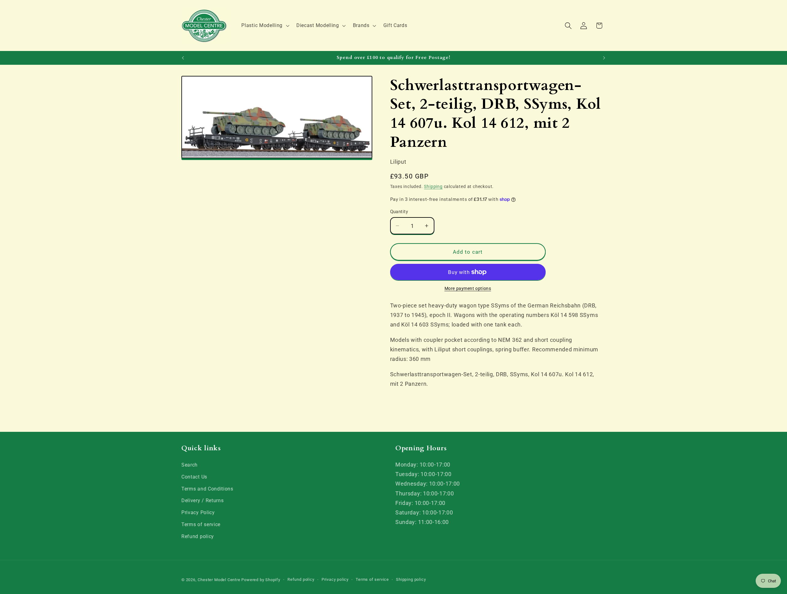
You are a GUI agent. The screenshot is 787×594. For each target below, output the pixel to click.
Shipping (433, 186)
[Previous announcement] (183, 57)
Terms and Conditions (207, 489)
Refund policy (197, 536)
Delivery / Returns (202, 500)
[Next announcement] (604, 57)
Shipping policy (411, 579)
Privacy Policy (198, 512)
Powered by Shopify (260, 579)
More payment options (468, 288)
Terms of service (200, 524)
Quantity (399, 211)
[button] (264, 25)
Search (189, 465)
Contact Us (194, 477)
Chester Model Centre (219, 579)
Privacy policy (335, 579)
